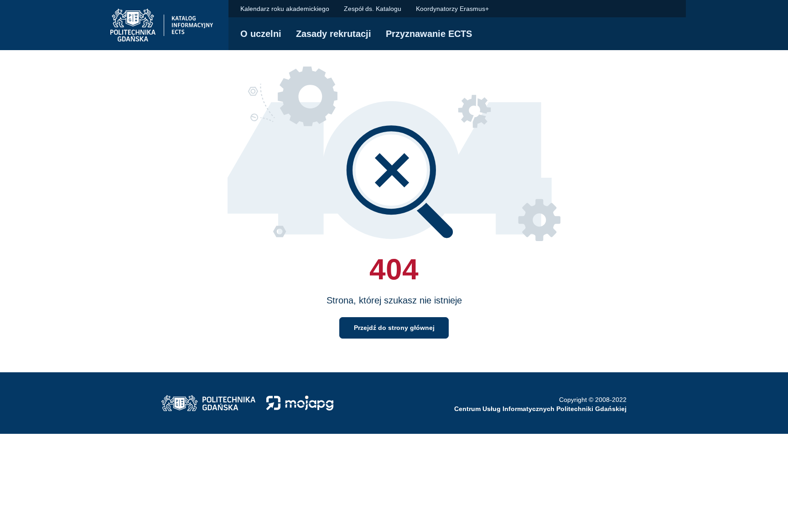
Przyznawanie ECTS (429, 34)
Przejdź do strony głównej (394, 327)
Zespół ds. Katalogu (372, 8)
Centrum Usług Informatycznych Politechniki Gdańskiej (540, 408)
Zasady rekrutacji (333, 34)
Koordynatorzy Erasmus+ (452, 8)
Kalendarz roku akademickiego (284, 8)
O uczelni (260, 34)
